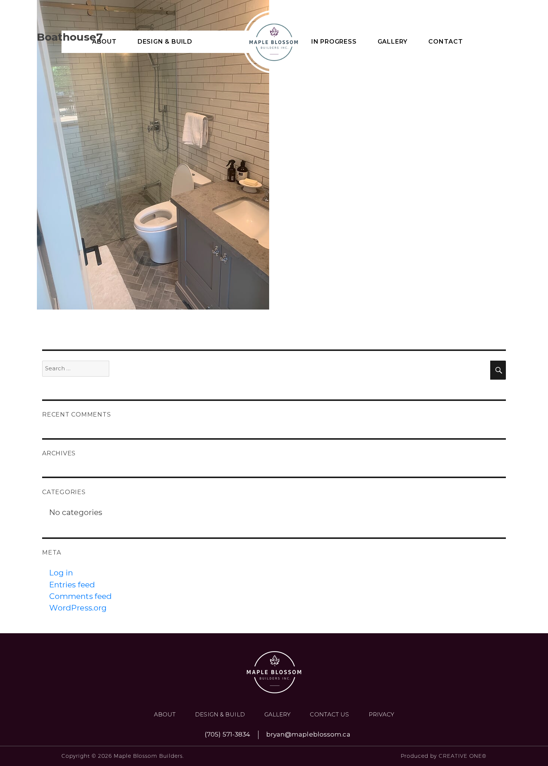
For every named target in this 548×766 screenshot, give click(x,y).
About (165, 714)
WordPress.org (78, 607)
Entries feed (72, 584)
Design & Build (220, 714)
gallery (277, 714)
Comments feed (80, 596)
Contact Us (329, 714)
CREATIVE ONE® (462, 756)
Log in (61, 572)
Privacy (381, 714)
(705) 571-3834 (227, 734)
